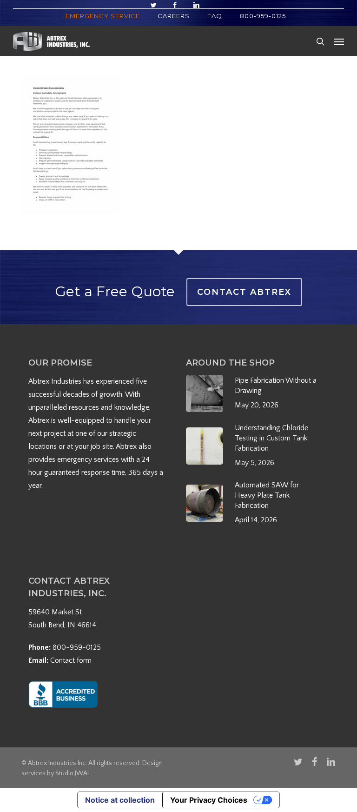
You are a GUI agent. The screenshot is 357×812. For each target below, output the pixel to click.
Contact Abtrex (244, 292)
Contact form (71, 660)
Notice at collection (120, 800)
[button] (339, 41)
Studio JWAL (72, 773)
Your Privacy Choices (208, 800)
